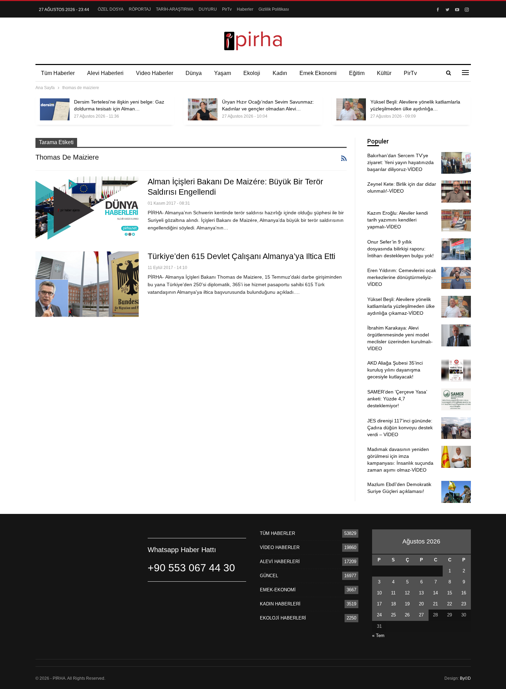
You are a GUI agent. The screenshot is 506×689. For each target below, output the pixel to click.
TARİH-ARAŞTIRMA (174, 9)
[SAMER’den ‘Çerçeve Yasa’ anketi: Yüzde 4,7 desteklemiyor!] (456, 399)
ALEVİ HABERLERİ (280, 561)
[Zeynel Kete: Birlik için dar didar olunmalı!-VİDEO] (456, 192)
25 (393, 614)
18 (393, 603)
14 (435, 592)
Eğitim (357, 73)
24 (379, 614)
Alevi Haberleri (105, 73)
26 (407, 614)
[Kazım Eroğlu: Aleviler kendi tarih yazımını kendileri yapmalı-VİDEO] (456, 220)
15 (449, 592)
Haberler (245, 9)
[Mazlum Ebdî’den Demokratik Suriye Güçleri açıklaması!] (456, 492)
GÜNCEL (269, 575)
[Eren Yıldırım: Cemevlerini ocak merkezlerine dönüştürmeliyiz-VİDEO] (456, 278)
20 (421, 603)
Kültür (384, 73)
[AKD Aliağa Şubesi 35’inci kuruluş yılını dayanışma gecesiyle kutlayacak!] (456, 370)
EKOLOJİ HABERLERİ (283, 618)
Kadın (280, 73)
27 (421, 614)
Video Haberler (154, 73)
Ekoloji (251, 73)
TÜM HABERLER (277, 533)
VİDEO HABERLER (279, 547)
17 (379, 603)
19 (407, 603)
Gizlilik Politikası (274, 9)
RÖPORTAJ (140, 9)
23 (463, 603)
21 (435, 603)
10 (379, 592)
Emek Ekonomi (318, 73)
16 (463, 592)
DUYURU (208, 9)
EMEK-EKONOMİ (278, 589)
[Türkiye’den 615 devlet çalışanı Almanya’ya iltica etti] (87, 284)
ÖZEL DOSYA (111, 9)
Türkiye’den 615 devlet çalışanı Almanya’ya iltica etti (241, 256)
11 (393, 592)
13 (421, 592)
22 (449, 603)
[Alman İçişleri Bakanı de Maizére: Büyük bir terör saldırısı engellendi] (87, 209)
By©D (465, 678)
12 (407, 592)
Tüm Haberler (58, 73)
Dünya (194, 73)
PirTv (227, 9)
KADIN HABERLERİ (280, 603)
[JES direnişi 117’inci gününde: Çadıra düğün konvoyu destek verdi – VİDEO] (456, 428)
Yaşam (222, 73)
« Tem (378, 635)
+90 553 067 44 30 (191, 567)
